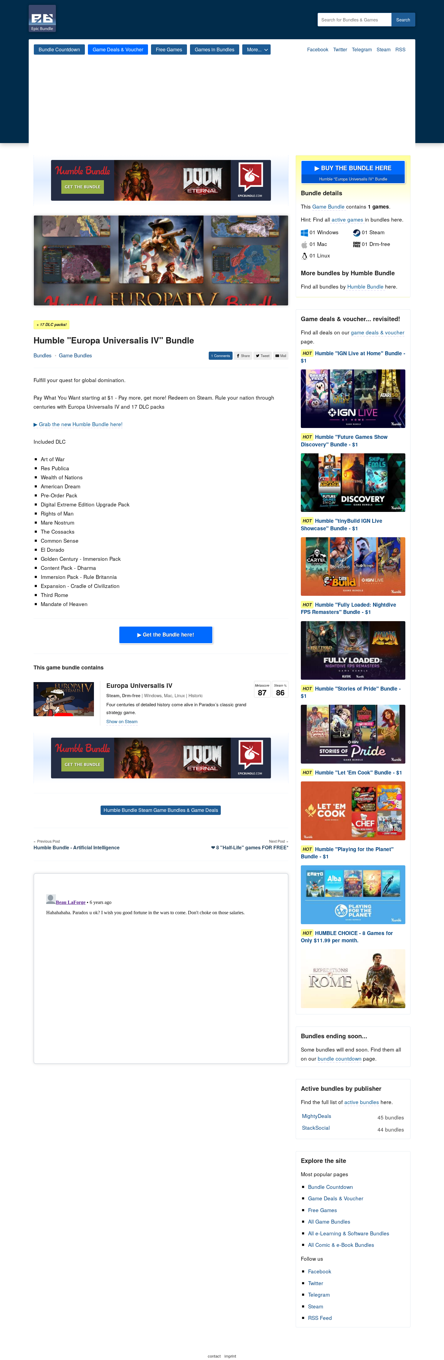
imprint (230, 1356)
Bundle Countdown (59, 49)
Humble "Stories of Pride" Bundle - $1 (351, 692)
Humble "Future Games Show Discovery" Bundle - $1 (344, 440)
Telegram (362, 49)
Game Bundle (329, 206)
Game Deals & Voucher (118, 49)
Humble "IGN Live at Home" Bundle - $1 (353, 357)
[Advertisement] (222, 110)
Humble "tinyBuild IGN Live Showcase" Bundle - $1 (341, 524)
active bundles (361, 1102)
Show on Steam (122, 721)
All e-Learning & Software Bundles (348, 1233)
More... (254, 49)
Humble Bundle (365, 286)
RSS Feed (320, 1317)
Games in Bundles (214, 49)
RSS (400, 49)
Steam (384, 49)
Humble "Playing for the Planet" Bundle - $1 (347, 852)
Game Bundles (75, 355)
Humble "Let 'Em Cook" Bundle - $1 (358, 772)
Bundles (43, 355)
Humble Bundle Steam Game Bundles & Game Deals (161, 809)
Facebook (317, 49)
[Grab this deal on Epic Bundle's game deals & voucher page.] (353, 398)
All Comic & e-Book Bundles (341, 1244)
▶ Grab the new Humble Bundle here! (78, 424)
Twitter (340, 49)
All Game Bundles (329, 1221)
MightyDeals (353, 1116)
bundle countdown (340, 1058)
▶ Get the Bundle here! (165, 634)
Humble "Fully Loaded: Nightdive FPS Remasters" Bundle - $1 (348, 608)
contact (214, 1356)
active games (347, 219)
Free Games (169, 49)
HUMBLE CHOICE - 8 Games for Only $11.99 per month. (347, 936)
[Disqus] (161, 967)
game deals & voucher (377, 332)
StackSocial (353, 1128)
